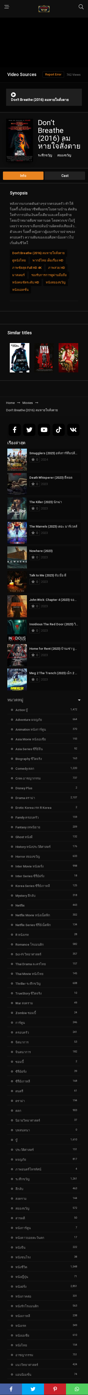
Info (23, 176)
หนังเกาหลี (22, 1316)
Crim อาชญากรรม (28, 778)
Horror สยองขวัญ (27, 856)
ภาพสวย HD (56, 268)
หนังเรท (20, 1326)
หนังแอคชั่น (20, 290)
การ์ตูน (20, 1023)
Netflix (20, 905)
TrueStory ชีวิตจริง (28, 993)
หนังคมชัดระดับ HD (25, 282)
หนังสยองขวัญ (56, 282)
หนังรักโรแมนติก (27, 1306)
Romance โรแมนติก (29, 944)
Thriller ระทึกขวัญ (28, 983)
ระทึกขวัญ (45, 155)
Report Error (53, 74)
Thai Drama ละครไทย (30, 964)
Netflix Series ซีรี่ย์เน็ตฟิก (33, 925)
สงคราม (21, 1198)
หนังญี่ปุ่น (21, 1277)
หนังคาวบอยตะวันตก (29, 1238)
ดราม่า (20, 1101)
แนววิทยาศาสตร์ (26, 1365)
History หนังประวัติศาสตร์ (33, 847)
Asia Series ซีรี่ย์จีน (29, 749)
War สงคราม (24, 1003)
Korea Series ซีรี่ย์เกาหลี (32, 886)
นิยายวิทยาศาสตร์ (27, 1120)
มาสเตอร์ (18, 275)
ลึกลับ (19, 1189)
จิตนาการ (22, 1042)
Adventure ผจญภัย (28, 720)
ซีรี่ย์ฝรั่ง (20, 1071)
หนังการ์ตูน (23, 1228)
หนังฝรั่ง (20, 1286)
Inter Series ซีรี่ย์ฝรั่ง (29, 876)
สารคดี (20, 1218)
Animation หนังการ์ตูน (30, 729)
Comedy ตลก (24, 768)
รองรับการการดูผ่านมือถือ (49, 275)
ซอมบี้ (19, 1062)
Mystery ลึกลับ (25, 896)
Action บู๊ (21, 710)
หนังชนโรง (23, 1257)
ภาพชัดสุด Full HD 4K (27, 268)
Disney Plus (23, 788)
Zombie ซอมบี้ (25, 1013)
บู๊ (16, 1140)
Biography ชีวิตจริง (28, 759)
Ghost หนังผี (24, 837)
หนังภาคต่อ (23, 1296)
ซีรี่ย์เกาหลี (22, 1081)
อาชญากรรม (24, 1355)
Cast (64, 176)
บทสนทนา (22, 1130)
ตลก (18, 1111)
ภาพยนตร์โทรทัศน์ (28, 1169)
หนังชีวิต (21, 1267)
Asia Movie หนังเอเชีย (30, 739)
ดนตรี (19, 1091)
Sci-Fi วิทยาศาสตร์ (28, 954)
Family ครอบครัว (27, 817)
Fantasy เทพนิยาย (27, 827)
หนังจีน (20, 1247)
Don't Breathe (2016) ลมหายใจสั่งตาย (38, 253)
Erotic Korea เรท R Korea (33, 808)
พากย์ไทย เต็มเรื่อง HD (48, 260)
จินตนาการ (23, 1052)
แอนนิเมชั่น (23, 1374)
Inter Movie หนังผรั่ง (29, 866)
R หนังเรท (22, 935)
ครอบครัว (22, 1032)
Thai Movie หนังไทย (29, 974)
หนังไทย (21, 1345)
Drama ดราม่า (25, 798)
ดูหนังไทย (19, 260)
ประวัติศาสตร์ (24, 1150)
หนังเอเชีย (22, 1335)
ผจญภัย (20, 1159)
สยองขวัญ (64, 155)
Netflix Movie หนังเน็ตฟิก (32, 915)
